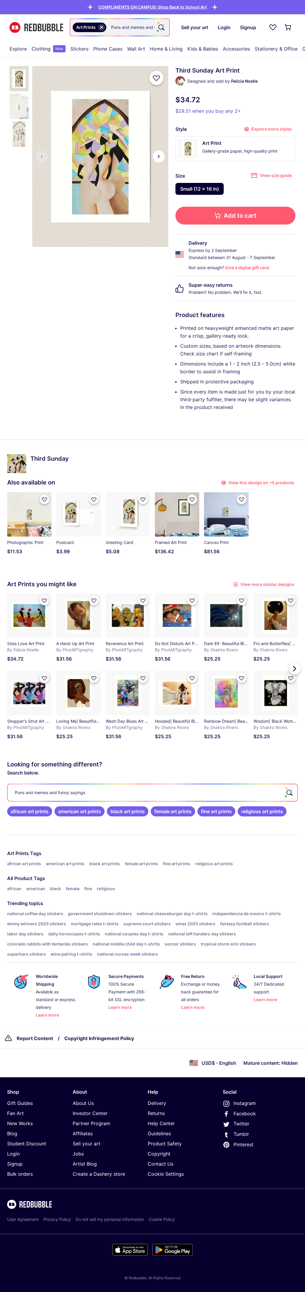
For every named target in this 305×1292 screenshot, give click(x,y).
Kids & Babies (202, 49)
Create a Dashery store (99, 1174)
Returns (156, 1113)
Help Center (161, 1123)
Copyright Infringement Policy (99, 1038)
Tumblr (241, 1134)
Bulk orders (20, 1174)
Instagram (245, 1103)
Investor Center (90, 1113)
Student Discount (26, 1144)
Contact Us (160, 1164)
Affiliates (83, 1133)
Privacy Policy (57, 1219)
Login (13, 1154)
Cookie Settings (166, 1174)
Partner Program (91, 1123)
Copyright (159, 1154)
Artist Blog (85, 1164)
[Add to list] (156, 78)
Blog (12, 1133)
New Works (20, 1123)
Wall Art (136, 49)
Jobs (78, 1154)
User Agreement (23, 1219)
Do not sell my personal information (110, 1219)
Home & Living (166, 49)
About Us (83, 1103)
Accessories (236, 49)
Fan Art (15, 1113)
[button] (152, 7)
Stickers (79, 49)
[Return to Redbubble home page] (36, 27)
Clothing (47, 49)
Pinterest (243, 1144)
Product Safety (165, 1144)
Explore (18, 49)
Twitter (241, 1124)
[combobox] (119, 27)
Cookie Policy (162, 1219)
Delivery (157, 1103)
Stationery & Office (276, 49)
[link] (29, 811)
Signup (15, 1164)
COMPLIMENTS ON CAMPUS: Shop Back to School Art (152, 7)
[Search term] (161, 27)
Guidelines (159, 1133)
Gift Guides (20, 1103)
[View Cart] (288, 27)
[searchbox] (152, 792)
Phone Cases (107, 49)
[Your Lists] (273, 27)
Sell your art (86, 1144)
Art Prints (18, 853)
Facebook (245, 1114)
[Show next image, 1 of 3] (159, 156)
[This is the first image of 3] (42, 156)
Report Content (35, 1038)
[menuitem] (18, 48)
